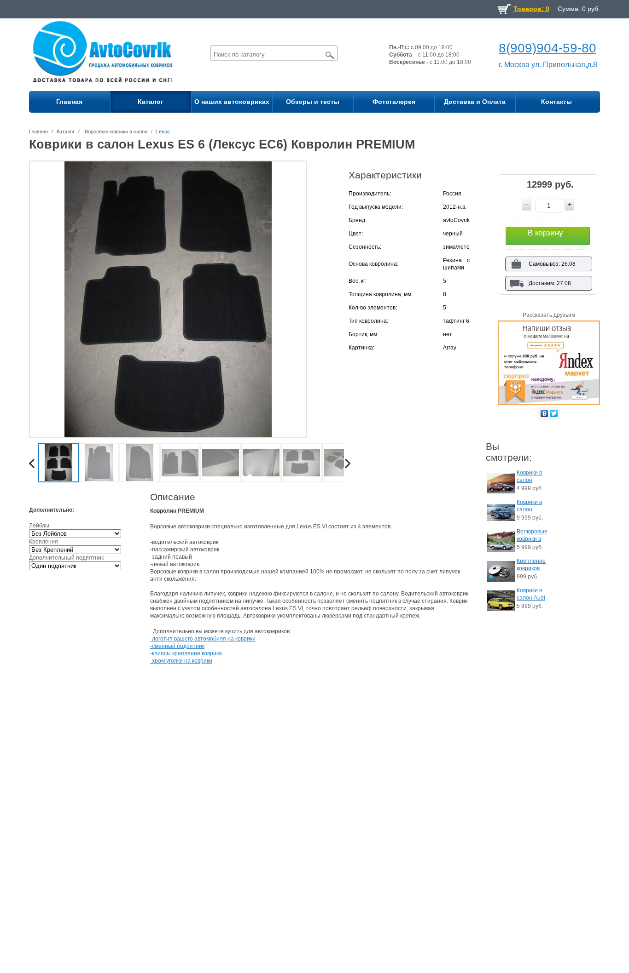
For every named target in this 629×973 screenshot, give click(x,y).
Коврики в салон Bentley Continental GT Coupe (531, 506)
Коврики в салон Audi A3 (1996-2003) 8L (531, 594)
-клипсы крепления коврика (186, 653)
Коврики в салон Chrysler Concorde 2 (531, 477)
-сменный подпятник (177, 646)
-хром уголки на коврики (181, 661)
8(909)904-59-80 (547, 48)
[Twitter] (554, 413)
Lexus (163, 131)
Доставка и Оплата (475, 101)
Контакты (556, 101)
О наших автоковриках (231, 101)
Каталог (150, 101)
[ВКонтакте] (544, 413)
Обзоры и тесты (312, 101)
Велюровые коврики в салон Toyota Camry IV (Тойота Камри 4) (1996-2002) (532, 536)
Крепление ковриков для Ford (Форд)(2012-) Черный (531, 565)
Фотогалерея (394, 101)
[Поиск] (330, 55)
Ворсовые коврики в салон (116, 131)
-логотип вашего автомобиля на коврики (203, 638)
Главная (69, 101)
